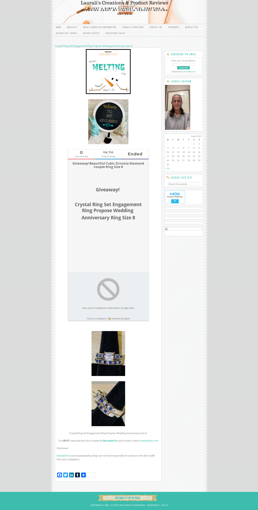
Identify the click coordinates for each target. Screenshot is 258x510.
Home (58, 27)
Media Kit (72, 27)
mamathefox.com (149, 440)
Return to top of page (127, 498)
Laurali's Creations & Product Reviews (90, 9)
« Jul (167, 168)
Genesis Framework (134, 505)
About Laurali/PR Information (99, 27)
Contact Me (156, 27)
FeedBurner (189, 71)
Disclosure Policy (116, 33)
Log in (164, 505)
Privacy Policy (91, 33)
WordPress (153, 505)
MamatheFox (63, 455)
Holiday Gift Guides (66, 33)
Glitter (114, 505)
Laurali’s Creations (133, 27)
